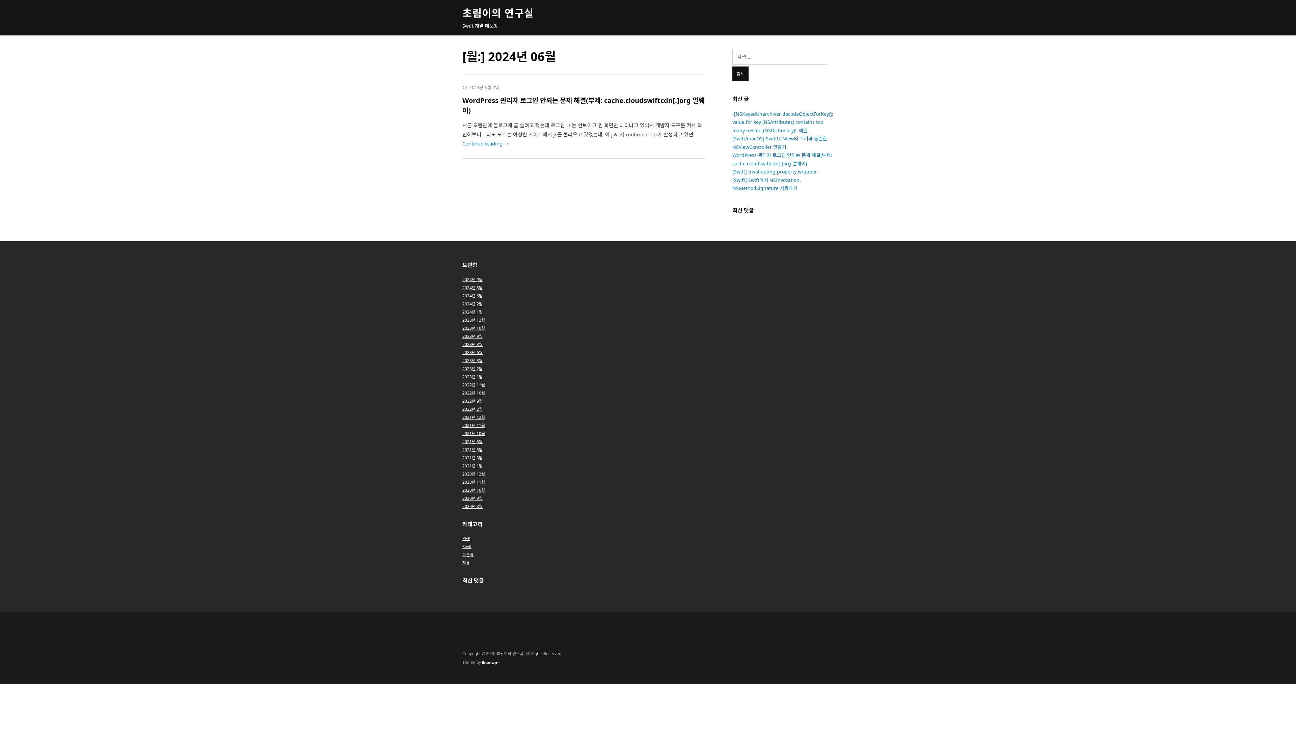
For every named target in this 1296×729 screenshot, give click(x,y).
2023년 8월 (472, 344)
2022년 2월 (472, 409)
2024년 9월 (472, 279)
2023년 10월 (473, 328)
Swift (466, 546)
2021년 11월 (473, 425)
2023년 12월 (473, 320)
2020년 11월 (473, 482)
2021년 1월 (472, 466)
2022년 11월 (473, 385)
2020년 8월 (472, 506)
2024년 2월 (472, 304)
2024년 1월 (472, 312)
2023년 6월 (472, 352)
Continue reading (485, 143)
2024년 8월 (472, 288)
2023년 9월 (472, 336)
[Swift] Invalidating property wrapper (774, 171)
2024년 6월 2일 (484, 87)
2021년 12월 (473, 417)
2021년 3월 (472, 458)
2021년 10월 (473, 433)
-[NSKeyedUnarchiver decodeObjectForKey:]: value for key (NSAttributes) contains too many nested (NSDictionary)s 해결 (782, 122)
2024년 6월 (472, 296)
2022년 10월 (473, 393)
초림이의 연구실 (498, 13)
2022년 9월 (472, 401)
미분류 (468, 555)
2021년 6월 (472, 441)
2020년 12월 (473, 474)
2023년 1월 (472, 377)
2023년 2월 (472, 369)
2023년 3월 (472, 360)
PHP (466, 538)
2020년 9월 (472, 498)
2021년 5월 (472, 450)
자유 (466, 563)
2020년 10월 (473, 490)
